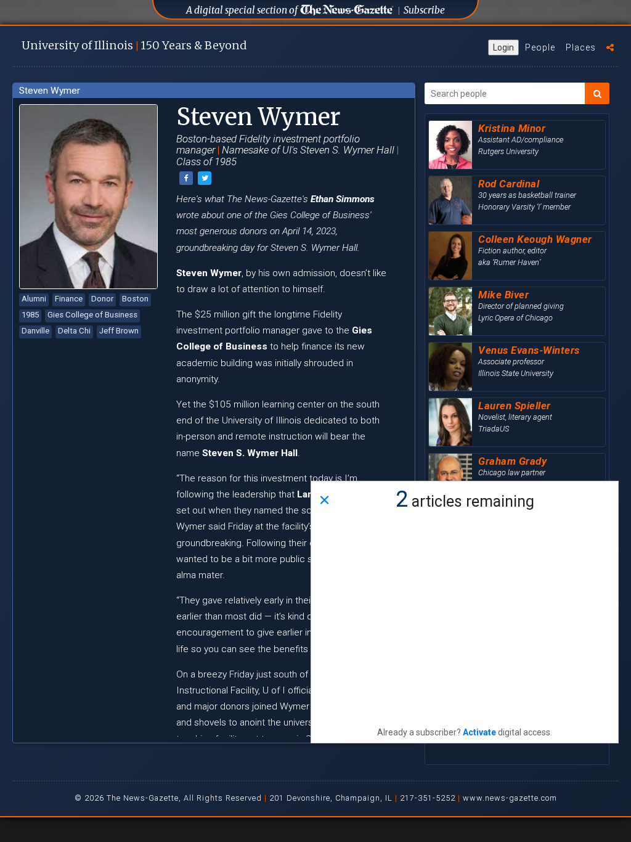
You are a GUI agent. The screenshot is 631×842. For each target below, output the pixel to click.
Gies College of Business (92, 314)
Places (581, 47)
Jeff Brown (119, 330)
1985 (30, 314)
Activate (479, 732)
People (540, 47)
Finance (69, 298)
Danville (35, 330)
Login (503, 47)
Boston (135, 298)
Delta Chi (74, 330)
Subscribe (424, 10)
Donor (102, 298)
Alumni (34, 298)
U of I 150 (134, 45)
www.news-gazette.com (510, 798)
